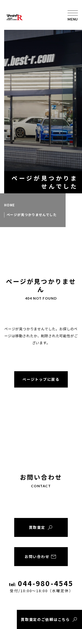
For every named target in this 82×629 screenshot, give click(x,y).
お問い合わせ (37, 556)
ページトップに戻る (41, 379)
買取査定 (37, 527)
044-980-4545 (41, 586)
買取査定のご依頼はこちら (45, 619)
